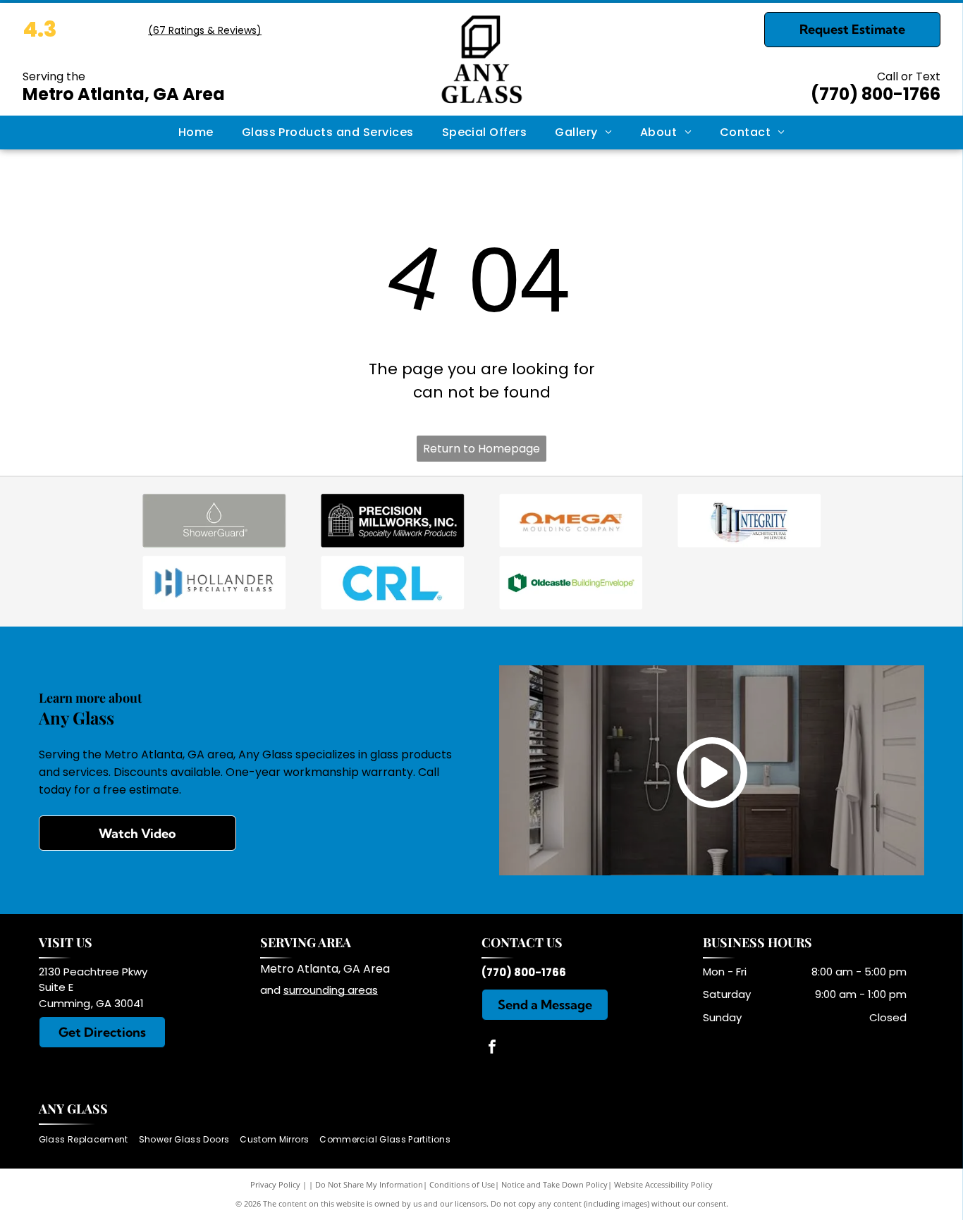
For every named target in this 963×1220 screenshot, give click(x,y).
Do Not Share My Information (369, 1184)
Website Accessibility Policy (663, 1184)
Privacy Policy (275, 1184)
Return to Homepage (481, 448)
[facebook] (492, 1048)
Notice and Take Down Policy (554, 1184)
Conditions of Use (462, 1184)
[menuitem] (196, 132)
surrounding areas (330, 989)
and (271, 989)
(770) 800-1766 (875, 94)
